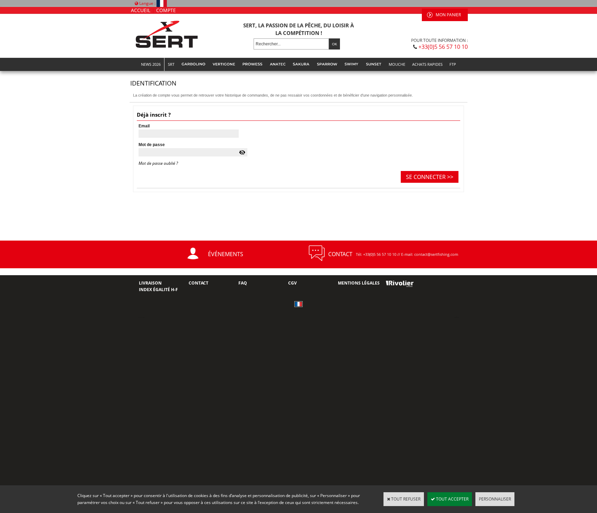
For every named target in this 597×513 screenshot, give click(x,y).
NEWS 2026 (151, 64)
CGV (292, 283)
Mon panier (448, 15)
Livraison (150, 283)
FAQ (242, 283)
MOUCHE (397, 64)
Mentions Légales (359, 283)
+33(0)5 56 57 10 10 (443, 46)
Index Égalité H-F (158, 289)
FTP (452, 64)
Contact (198, 283)
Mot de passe (152, 144)
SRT (171, 64)
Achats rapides (427, 64)
